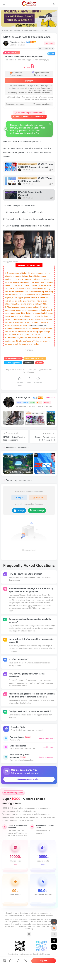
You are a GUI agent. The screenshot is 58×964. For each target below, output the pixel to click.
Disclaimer (24, 913)
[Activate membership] (54, 922)
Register (39, 497)
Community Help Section (24, 133)
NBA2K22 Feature (14, 358)
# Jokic (39, 362)
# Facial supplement (13, 362)
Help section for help (39, 325)
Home (5, 30)
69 (20, 402)
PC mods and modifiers (30, 30)
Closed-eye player (17, 42)
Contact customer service (28, 779)
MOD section (15, 30)
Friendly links (11, 913)
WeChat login (38, 510)
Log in (31, 86)
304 (26, 402)
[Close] (50, 124)
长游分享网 (23, 919)
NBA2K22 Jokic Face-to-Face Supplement (27, 37)
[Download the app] (54, 940)
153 (40, 402)
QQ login (20, 510)
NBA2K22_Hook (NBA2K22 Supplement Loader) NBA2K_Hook (35, 167)
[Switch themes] (54, 947)
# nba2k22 (29, 362)
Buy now (29, 80)
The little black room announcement (39, 915)
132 (33, 402)
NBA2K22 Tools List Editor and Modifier (35, 180)
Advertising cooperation (40, 913)
